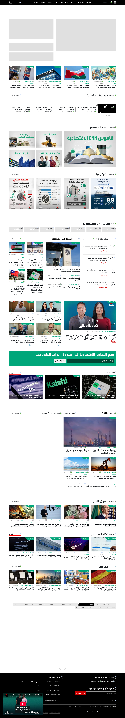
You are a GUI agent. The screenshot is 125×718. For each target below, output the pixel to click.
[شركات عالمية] (22, 158)
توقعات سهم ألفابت (60, 604)
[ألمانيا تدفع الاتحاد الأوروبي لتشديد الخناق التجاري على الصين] (103, 577)
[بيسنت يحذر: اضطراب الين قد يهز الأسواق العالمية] (103, 512)
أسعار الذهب (30, 506)
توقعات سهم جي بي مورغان (21, 604)
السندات (86, 506)
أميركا (41, 270)
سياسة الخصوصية (44, 712)
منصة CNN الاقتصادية (54, 712)
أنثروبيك (41, 376)
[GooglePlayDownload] (108, 681)
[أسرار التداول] (49, 139)
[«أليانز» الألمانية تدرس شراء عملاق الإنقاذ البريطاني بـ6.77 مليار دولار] (48, 73)
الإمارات (114, 67)
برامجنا (50, 2)
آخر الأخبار (89, 2)
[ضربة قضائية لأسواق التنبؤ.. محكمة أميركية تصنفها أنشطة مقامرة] (35, 274)
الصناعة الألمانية (84, 571)
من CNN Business (39, 282)
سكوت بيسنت (113, 506)
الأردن (22, 243)
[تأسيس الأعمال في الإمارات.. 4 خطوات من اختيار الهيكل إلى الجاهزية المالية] (103, 73)
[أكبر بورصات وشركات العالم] (22, 139)
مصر (60, 301)
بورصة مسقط (39, 243)
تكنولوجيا (65, 2)
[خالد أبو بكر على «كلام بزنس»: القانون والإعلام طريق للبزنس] (48, 306)
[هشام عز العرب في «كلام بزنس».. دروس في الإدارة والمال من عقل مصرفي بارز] (90, 315)
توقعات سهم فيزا (80, 607)
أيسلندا (31, 67)
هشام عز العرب (112, 301)
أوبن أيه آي (85, 538)
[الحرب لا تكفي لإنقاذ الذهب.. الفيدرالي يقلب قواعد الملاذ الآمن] (21, 512)
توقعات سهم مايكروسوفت (86, 604)
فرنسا (59, 324)
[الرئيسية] (107, 2)
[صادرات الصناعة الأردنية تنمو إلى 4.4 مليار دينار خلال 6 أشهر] (16, 247)
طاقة (72, 2)
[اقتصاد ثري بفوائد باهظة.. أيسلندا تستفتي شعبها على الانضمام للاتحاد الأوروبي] (21, 73)
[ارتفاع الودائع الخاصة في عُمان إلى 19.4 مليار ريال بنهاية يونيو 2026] (76, 73)
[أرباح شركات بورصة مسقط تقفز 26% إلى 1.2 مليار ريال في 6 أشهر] (35, 247)
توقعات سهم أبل (111, 604)
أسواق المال (80, 2)
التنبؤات (77, 376)
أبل (60, 506)
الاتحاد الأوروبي (112, 571)
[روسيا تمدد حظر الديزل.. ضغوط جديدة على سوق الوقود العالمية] (90, 432)
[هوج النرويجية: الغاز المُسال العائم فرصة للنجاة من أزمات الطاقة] (21, 329)
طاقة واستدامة (102, 448)
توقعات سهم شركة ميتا (36, 604)
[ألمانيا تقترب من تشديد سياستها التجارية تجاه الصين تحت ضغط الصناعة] (76, 577)
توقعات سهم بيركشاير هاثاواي (94, 607)
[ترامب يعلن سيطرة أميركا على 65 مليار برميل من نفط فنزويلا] (103, 464)
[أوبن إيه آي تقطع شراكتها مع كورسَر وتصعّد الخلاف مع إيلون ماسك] (76, 544)
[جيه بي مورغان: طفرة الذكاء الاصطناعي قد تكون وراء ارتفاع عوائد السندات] (76, 512)
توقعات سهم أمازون (72, 604)
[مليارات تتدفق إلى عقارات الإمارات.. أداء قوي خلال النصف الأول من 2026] (48, 577)
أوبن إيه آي (30, 538)
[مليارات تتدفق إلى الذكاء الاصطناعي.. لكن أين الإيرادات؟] (103, 544)
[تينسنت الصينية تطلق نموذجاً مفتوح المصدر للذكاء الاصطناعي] (48, 544)
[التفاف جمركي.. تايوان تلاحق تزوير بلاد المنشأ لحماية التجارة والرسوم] (16, 274)
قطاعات (57, 2)
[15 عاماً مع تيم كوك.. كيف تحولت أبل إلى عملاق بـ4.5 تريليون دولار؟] (48, 512)
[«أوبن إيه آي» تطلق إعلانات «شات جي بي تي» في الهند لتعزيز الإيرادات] (21, 544)
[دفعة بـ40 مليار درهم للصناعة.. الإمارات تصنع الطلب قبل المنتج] (21, 306)
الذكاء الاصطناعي (112, 538)
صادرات (114, 418)
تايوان (22, 270)
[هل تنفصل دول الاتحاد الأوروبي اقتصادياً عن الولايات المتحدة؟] (48, 329)
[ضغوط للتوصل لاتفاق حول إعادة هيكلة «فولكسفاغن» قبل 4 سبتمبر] (63, 254)
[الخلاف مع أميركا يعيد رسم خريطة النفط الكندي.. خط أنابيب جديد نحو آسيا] (76, 464)
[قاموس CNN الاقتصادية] (90, 149)
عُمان (87, 67)
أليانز (60, 67)
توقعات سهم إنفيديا (100, 604)
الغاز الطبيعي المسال (28, 324)
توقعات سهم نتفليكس (109, 607)
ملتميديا (104, 332)
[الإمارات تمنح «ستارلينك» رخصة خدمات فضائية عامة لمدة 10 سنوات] (21, 577)
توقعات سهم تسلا (48, 604)
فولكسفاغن (76, 243)
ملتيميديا (43, 2)
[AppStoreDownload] (96, 681)
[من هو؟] (49, 158)
